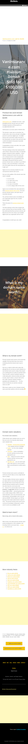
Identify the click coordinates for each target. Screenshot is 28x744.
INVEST (14, 662)
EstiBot (9, 448)
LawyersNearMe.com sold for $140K (16, 583)
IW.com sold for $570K (12, 573)
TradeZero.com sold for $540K (14, 581)
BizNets (14, 668)
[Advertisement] (14, 23)
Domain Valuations (11, 634)
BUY (8, 662)
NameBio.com (10, 461)
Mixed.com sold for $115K (13, 576)
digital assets (18, 635)
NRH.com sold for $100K (14, 643)
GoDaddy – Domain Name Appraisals (16, 444)
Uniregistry (9, 451)
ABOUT (4, 662)
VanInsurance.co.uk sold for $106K (14, 648)
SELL (11, 662)
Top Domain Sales (6, 635)
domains (7, 636)
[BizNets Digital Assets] (14, 1)
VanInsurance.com (7, 121)
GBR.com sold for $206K (13, 587)
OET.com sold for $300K (13, 585)
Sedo (8, 456)
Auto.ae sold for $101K (12, 578)
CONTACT (23, 662)
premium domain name (18, 203)
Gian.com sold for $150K (13, 580)
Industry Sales (22, 634)
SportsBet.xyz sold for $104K (14, 588)
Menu (25, 5)
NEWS (18, 662)
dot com (16, 634)
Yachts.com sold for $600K (13, 575)
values (18, 636)
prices (15, 636)
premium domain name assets (12, 190)
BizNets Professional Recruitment (9, 689)
